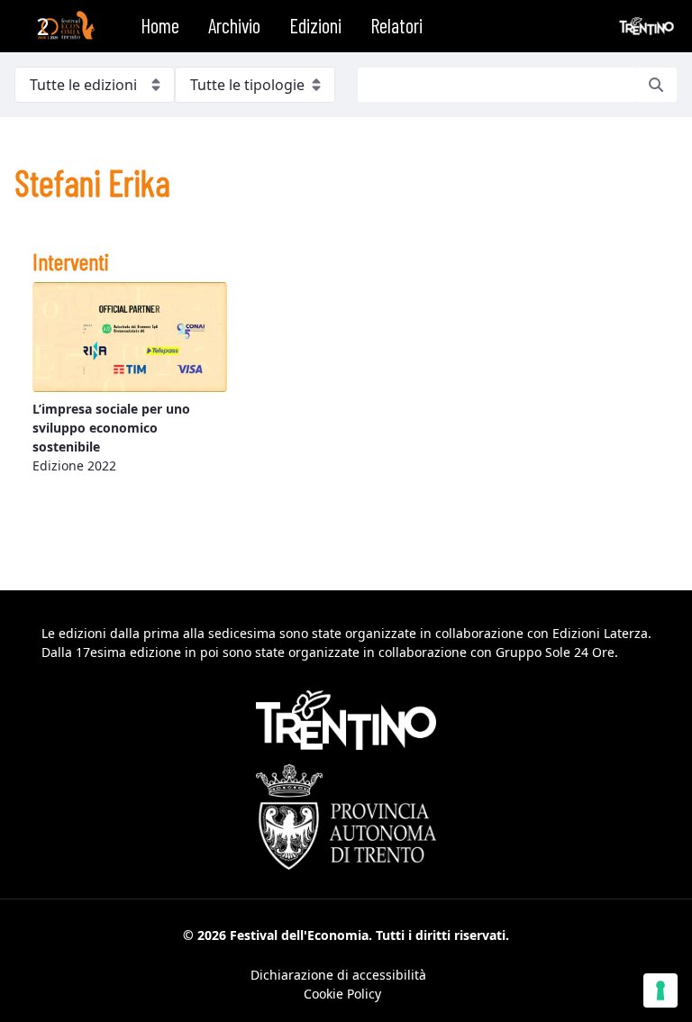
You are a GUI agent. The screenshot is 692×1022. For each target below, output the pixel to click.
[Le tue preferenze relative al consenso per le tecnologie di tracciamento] (660, 990)
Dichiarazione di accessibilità (338, 974)
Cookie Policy (342, 993)
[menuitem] (160, 26)
